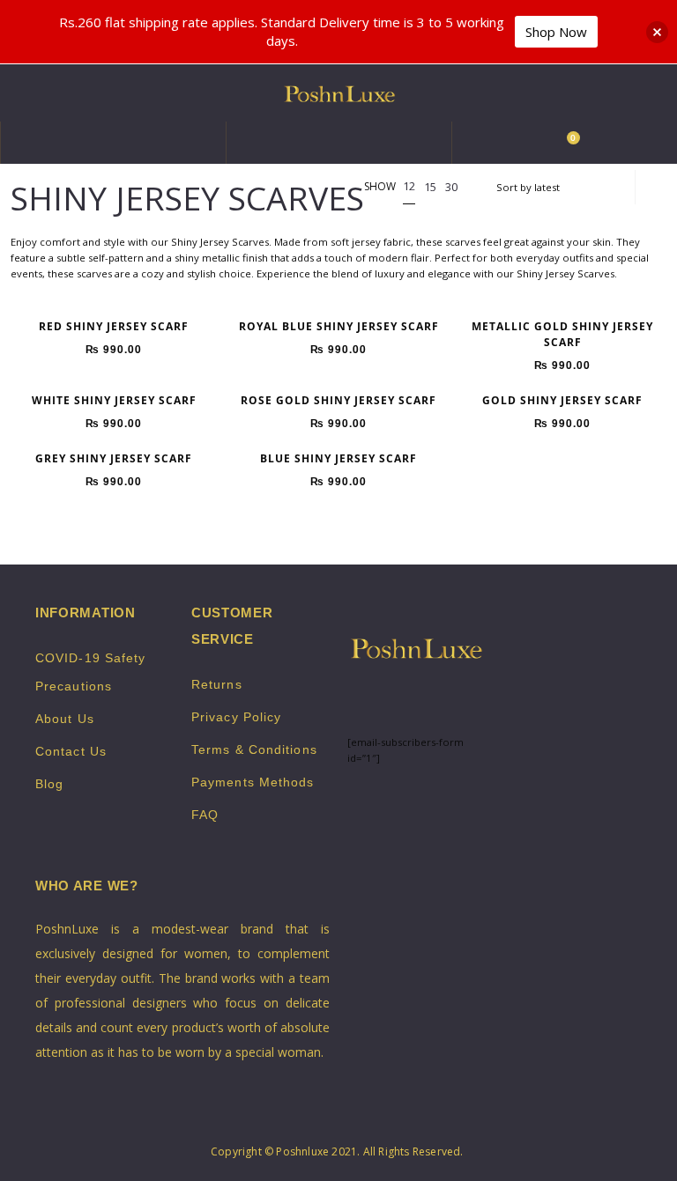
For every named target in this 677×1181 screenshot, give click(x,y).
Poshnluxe (302, 1151)
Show (380, 187)
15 (430, 187)
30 (451, 187)
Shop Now (556, 32)
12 (409, 186)
